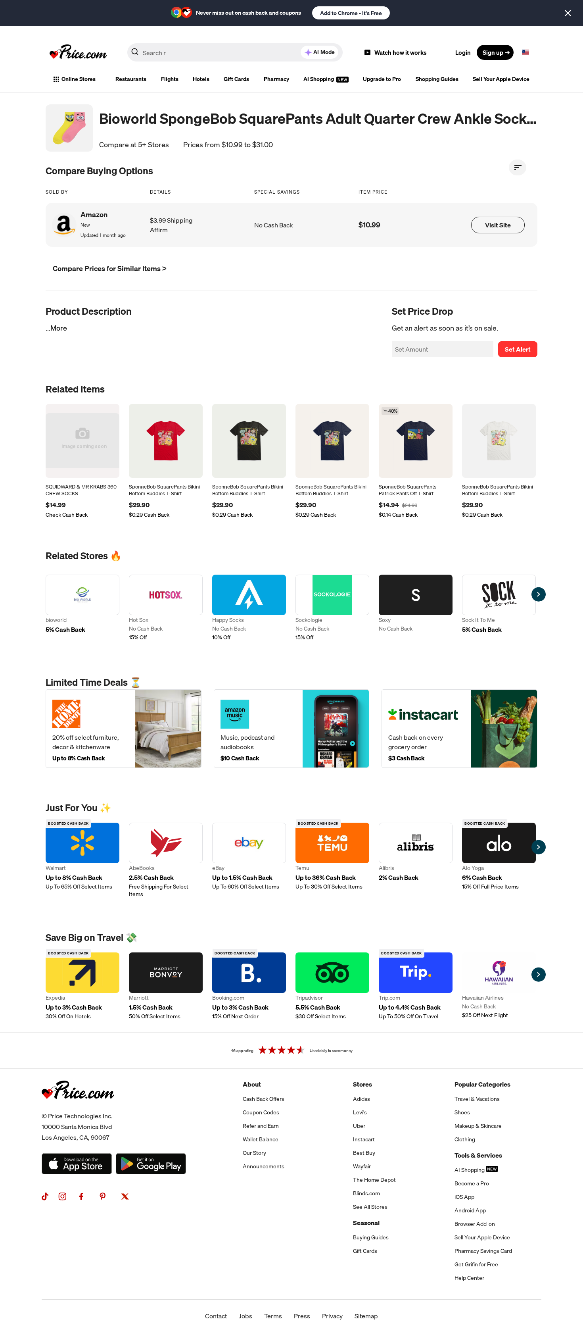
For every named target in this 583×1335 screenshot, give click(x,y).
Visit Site (498, 225)
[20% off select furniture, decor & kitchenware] (123, 728)
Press (302, 1316)
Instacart (364, 1139)
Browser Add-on (475, 1224)
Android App (470, 1210)
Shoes (462, 1112)
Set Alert (518, 349)
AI (324, 52)
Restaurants (130, 79)
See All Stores (370, 1206)
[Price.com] (78, 1107)
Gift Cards (236, 79)
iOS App (464, 1197)
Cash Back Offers (263, 1099)
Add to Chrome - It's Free (351, 13)
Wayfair (362, 1166)
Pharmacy (276, 79)
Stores (362, 1084)
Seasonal (366, 1222)
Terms (273, 1316)
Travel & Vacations (477, 1099)
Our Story (254, 1152)
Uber (359, 1125)
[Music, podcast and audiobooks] (291, 728)
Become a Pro (472, 1183)
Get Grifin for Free (476, 1264)
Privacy (332, 1316)
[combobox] (235, 52)
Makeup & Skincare (478, 1125)
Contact (216, 1316)
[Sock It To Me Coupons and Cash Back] (499, 608)
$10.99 (369, 225)
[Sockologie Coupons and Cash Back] (332, 608)
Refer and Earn (261, 1125)
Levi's (360, 1112)
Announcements (263, 1166)
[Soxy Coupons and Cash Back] (416, 608)
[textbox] (525, 52)
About (252, 1084)
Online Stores (78, 79)
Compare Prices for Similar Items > (110, 268)
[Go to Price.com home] (78, 52)
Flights (169, 79)
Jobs (245, 1316)
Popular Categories (482, 1084)
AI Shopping (319, 79)
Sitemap (366, 1316)
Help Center (469, 1277)
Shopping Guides (437, 79)
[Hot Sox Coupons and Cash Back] (166, 608)
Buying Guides (371, 1237)
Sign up (493, 52)
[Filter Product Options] (517, 167)
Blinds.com (366, 1193)
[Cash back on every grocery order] (459, 728)
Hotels (201, 79)
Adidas (361, 1099)
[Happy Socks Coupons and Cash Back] (249, 608)
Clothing (465, 1139)
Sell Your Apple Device (501, 79)
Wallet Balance (260, 1139)
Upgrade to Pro (382, 79)
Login (463, 52)
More (58, 328)
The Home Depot (374, 1179)
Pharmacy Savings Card (483, 1251)
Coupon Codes (261, 1112)
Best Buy (364, 1152)
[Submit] (135, 54)
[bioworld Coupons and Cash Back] (82, 608)
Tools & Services (478, 1155)
